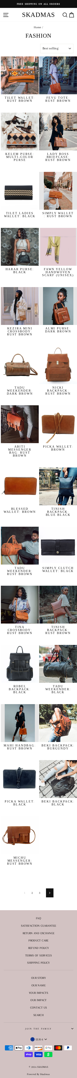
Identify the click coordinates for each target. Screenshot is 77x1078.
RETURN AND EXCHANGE (39, 933)
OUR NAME (38, 985)
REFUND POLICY (38, 948)
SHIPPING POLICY (38, 962)
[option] (38, 4)
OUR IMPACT (38, 1000)
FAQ (38, 918)
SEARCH (38, 1015)
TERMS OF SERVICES (38, 955)
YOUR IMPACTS (38, 992)
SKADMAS (38, 14)
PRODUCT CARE (38, 940)
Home (37, 27)
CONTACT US (38, 1007)
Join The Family (38, 1029)
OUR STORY (38, 977)
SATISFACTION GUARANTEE (38, 925)
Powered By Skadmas (38, 1074)
